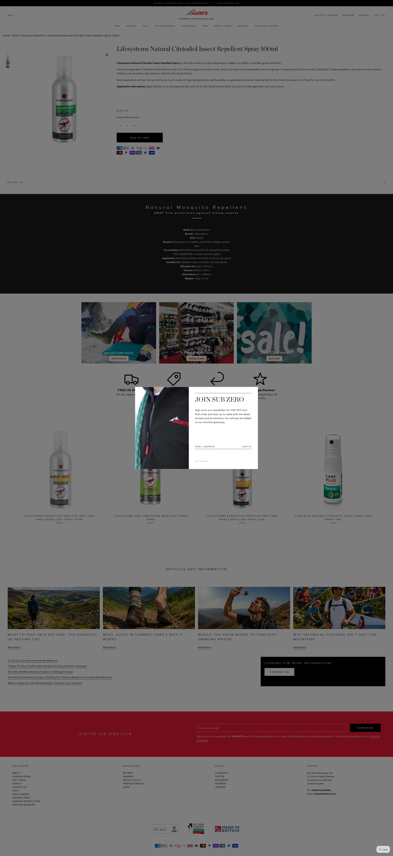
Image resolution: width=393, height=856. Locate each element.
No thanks (202, 461)
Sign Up (247, 446)
